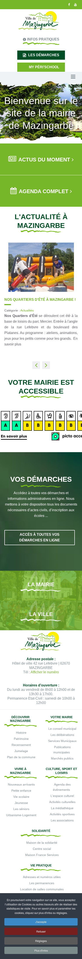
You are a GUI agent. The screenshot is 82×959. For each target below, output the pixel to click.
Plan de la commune (21, 757)
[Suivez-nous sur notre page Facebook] (68, 4)
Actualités (64, 315)
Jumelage (21, 751)
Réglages (41, 941)
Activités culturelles (62, 802)
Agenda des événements (62, 787)
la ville (41, 614)
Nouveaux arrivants (21, 784)
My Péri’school (44, 67)
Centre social (42, 848)
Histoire (21, 732)
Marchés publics (62, 758)
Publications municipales (62, 749)
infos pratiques (43, 39)
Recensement (21, 745)
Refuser (41, 931)
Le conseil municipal (62, 728)
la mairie (41, 584)
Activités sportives (62, 814)
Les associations (62, 820)
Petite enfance (21, 790)
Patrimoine (21, 738)
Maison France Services (42, 855)
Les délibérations (62, 735)
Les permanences (41, 883)
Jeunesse (21, 803)
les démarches (43, 55)
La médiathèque (62, 808)
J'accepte (41, 922)
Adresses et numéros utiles (42, 877)
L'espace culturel (62, 796)
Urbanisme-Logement (21, 815)
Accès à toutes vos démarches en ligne (39, 537)
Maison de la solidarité (41, 842)
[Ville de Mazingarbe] (38, 21)
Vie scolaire (21, 796)
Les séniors (21, 809)
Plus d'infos (41, 950)
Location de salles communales (42, 889)
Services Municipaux (62, 741)
